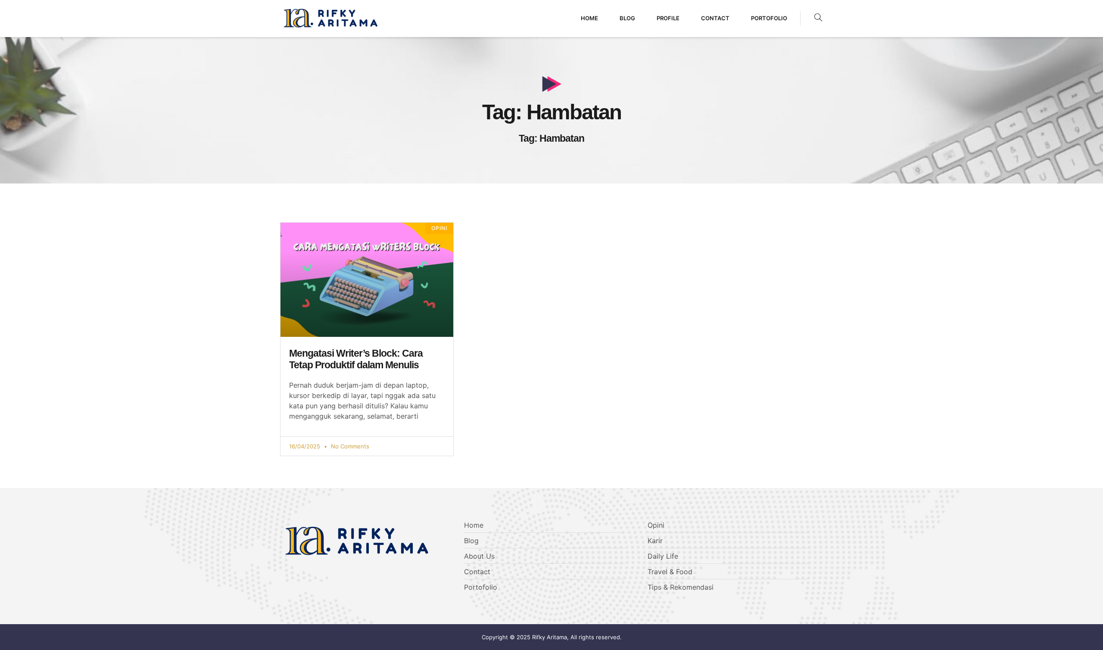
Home (589, 18)
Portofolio (769, 18)
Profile (668, 18)
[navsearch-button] (818, 18)
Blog (627, 18)
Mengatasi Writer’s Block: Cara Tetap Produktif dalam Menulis (356, 359)
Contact (715, 18)
